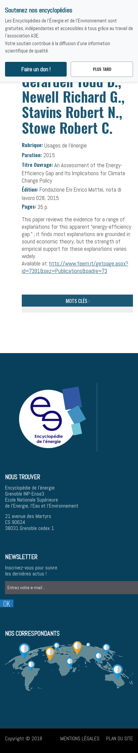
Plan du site (119, 738)
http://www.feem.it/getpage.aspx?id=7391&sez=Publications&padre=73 (75, 267)
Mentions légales (79, 738)
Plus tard (102, 69)
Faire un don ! (36, 69)
